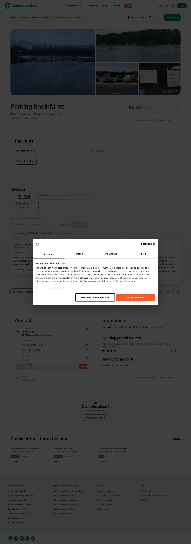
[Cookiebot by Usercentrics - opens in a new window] (143, 244)
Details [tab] (79, 254)
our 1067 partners (53, 268)
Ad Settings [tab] (111, 254)
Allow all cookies (135, 297)
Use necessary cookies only (95, 297)
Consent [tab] (48, 254)
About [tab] (143, 254)
